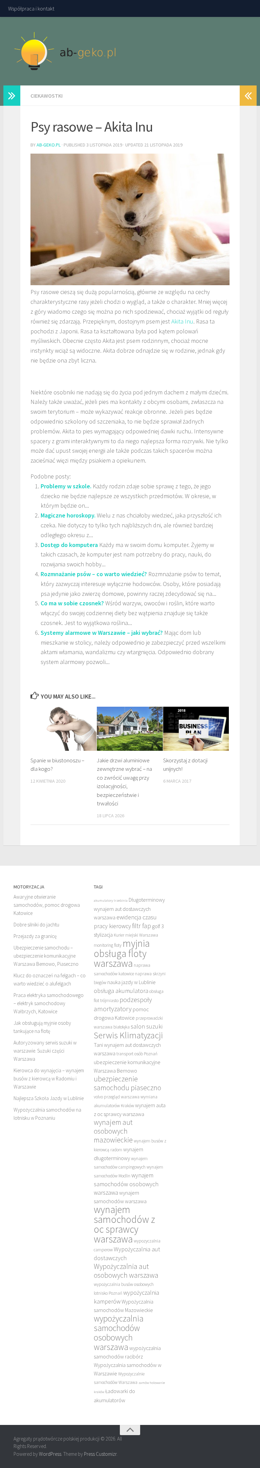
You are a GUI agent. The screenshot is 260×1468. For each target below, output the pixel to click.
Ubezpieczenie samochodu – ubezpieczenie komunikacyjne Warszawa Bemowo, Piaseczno (46, 955)
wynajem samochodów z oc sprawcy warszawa (124, 1224)
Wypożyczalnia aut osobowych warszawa (126, 1271)
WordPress (50, 1454)
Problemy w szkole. (66, 486)
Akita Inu (182, 321)
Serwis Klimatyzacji (128, 1035)
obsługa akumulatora (121, 991)
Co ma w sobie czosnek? (72, 603)
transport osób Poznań (136, 1054)
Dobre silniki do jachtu (36, 924)
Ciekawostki (46, 95)
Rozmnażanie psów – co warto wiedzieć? (94, 574)
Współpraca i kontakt (31, 8)
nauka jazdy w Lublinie (131, 982)
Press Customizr (100, 1454)
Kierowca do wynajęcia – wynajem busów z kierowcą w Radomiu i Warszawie (49, 1078)
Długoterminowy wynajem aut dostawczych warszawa (129, 908)
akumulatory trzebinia (111, 900)
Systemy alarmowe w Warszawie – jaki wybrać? (102, 633)
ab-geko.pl (49, 145)
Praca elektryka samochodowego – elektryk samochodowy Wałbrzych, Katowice (49, 1003)
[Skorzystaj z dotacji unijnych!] (196, 729)
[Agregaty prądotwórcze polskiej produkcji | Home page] (65, 51)
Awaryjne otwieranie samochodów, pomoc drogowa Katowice (47, 905)
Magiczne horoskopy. (68, 515)
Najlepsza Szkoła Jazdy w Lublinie (49, 1098)
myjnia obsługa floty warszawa (122, 953)
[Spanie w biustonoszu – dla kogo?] (63, 729)
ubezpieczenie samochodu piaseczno (127, 1083)
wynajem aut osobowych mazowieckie (113, 1131)
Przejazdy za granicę (35, 936)
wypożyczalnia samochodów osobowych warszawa (119, 1332)
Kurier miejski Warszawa (136, 935)
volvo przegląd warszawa (116, 1097)
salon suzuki (146, 1026)
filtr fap (141, 925)
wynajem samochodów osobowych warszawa (126, 1183)
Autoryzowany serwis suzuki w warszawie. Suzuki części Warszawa (45, 1050)
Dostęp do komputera (69, 545)
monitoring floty (108, 945)
